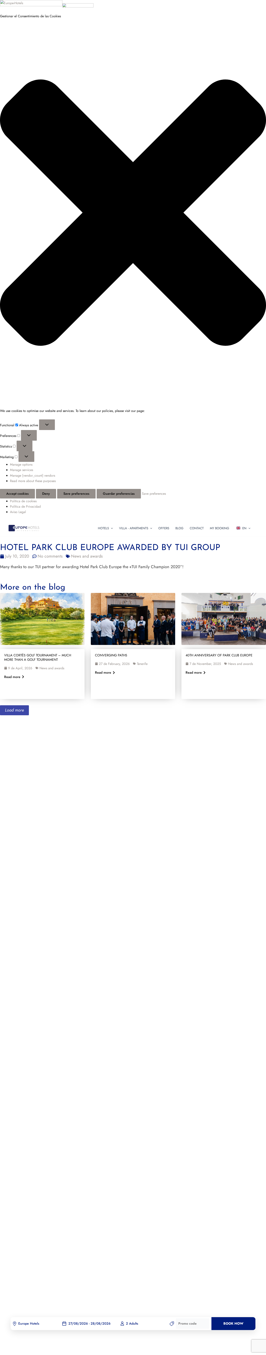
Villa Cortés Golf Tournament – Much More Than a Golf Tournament (37, 657)
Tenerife (142, 663)
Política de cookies (23, 501)
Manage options (21, 464)
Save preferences (76, 493)
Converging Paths (111, 655)
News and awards (87, 556)
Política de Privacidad (25, 506)
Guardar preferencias (119, 493)
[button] (133, 213)
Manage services (21, 469)
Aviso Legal (18, 512)
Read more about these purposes (33, 481)
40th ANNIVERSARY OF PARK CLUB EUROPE (219, 655)
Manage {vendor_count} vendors (32, 475)
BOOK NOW (233, 1323)
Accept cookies (17, 493)
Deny (46, 493)
